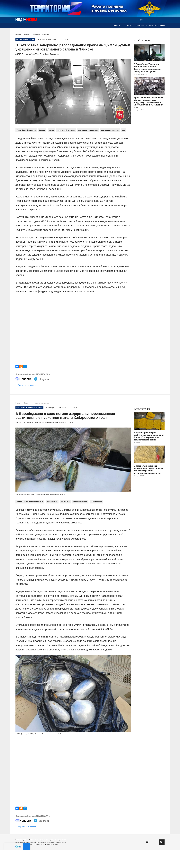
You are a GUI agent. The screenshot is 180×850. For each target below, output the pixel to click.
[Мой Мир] (25, 366)
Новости (116, 26)
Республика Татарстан (26, 130)
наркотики (65, 501)
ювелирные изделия (110, 130)
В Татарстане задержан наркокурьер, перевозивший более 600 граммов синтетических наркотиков (148, 469)
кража (51, 130)
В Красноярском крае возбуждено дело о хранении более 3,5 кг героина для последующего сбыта (149, 436)
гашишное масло (80, 501)
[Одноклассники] (21, 366)
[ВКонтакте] (17, 366)
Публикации (139, 26)
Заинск (42, 130)
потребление (96, 501)
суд (123, 130)
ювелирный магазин (66, 130)
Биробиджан (52, 501)
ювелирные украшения (88, 130)
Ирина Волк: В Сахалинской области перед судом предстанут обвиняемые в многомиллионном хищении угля (148, 102)
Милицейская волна (157, 26)
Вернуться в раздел (27, 385)
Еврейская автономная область (30, 501)
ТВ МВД (127, 26)
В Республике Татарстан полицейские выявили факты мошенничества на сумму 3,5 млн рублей (147, 68)
